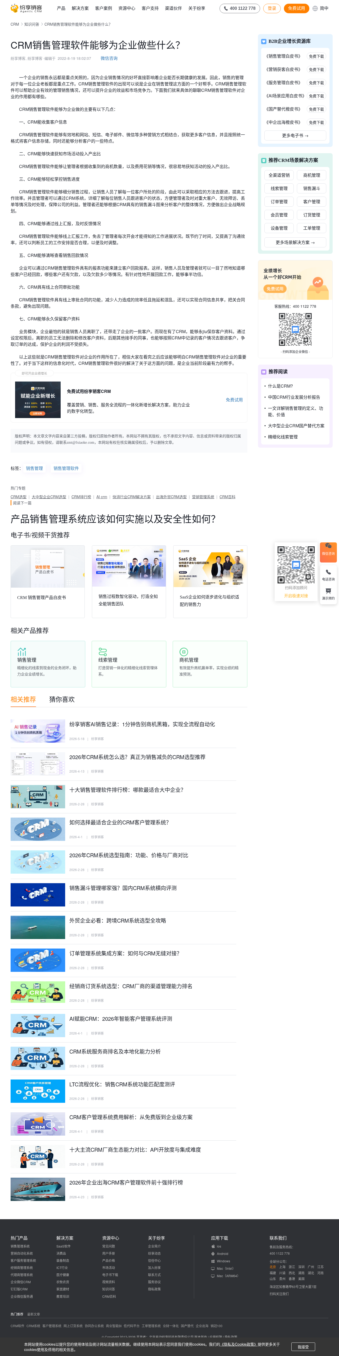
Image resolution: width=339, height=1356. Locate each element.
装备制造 (62, 1260)
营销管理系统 (203, 496)
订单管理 (279, 201)
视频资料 (108, 1282)
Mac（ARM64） (228, 1275)
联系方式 (154, 1274)
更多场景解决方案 (295, 242)
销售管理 (34, 468)
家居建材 (62, 1289)
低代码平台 (132, 1325)
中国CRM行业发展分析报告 (294, 397)
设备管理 (279, 228)
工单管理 (311, 228)
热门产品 (19, 1238)
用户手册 (108, 1253)
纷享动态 (154, 1253)
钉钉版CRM (19, 1289)
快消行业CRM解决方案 (132, 496)
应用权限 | (217, 1337)
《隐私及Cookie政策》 (239, 1344)
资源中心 (126, 8)
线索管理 (279, 188)
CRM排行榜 (81, 496)
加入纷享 (154, 1267)
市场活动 (108, 1267)
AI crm (101, 496)
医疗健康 (62, 1274)
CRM (15, 24)
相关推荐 (23, 699)
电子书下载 (110, 1274)
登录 (272, 8)
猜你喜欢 (62, 699)
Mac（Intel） (226, 1268)
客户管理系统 (51, 1325)
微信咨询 (109, 58)
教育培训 (62, 1296)
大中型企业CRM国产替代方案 (296, 426)
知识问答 (31, 24)
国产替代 (187, 1325)
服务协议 (154, 1282)
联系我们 (278, 1238)
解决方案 (80, 8)
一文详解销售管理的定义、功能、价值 (295, 411)
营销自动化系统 (22, 1253)
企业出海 (202, 1325)
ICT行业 (62, 1267)
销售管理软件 (66, 468)
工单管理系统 (151, 1325)
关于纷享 (196, 8)
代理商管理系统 (22, 1274)
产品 (61, 8)
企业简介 (154, 1246)
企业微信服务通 (22, 1296)
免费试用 (296, 8)
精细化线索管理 (283, 437)
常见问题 (108, 1246)
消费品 (61, 1253)
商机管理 (311, 175)
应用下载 (219, 1238)
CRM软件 (17, 1325)
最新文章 (33, 1314)
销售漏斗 (311, 188)
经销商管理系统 (22, 1267)
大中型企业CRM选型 (49, 496)
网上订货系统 (73, 1325)
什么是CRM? (280, 386)
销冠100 (216, 1325)
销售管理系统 (20, 1246)
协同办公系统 (94, 1325)
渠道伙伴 (173, 8)
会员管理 (279, 215)
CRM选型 (18, 496)
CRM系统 (33, 1325)
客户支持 (150, 8)
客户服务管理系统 (23, 1260)
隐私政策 (154, 1289)
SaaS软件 (63, 1246)
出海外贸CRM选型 (171, 496)
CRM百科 (227, 496)
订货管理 (311, 215)
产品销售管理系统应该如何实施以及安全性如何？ (115, 518)
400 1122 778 (304, 306)
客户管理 (311, 201)
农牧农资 (62, 1282)
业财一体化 (171, 1325)
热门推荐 (17, 1314)
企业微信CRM (21, 1282)
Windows (223, 1261)
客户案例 (103, 8)
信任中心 (154, 1260)
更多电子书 (295, 135)
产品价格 (108, 1260)
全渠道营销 (279, 175)
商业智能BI (114, 1325)
